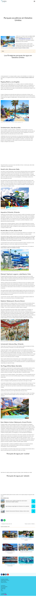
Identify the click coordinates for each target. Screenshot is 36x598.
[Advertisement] (18, 10)
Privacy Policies (3, 587)
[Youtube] (8, 574)
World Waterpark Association (25, 38)
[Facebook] (2, 520)
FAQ (1, 589)
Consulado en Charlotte (4, 579)
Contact (2, 590)
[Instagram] (6, 574)
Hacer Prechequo (3, 581)
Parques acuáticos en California (29, 523)
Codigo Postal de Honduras (5, 580)
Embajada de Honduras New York (7, 523)
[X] (4, 574)
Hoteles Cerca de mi (4, 582)
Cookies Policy (3, 588)
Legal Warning (3, 585)
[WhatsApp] (4, 520)
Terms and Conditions (4, 586)
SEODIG (5, 594)
